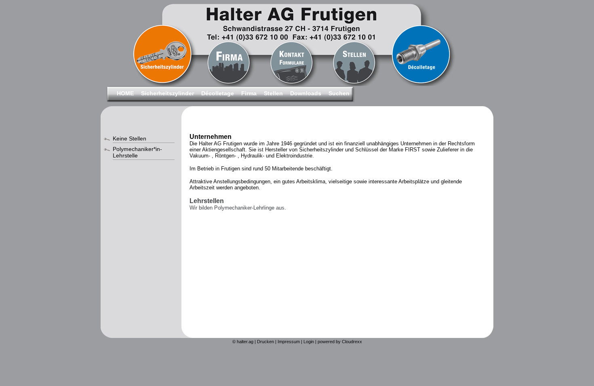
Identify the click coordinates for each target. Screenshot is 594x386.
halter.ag (245, 341)
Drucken (265, 341)
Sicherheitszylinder (167, 93)
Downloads (305, 93)
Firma (249, 93)
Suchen (339, 93)
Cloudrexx (352, 341)
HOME (125, 93)
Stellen (273, 93)
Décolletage (217, 93)
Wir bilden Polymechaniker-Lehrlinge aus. (238, 208)
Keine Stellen (129, 138)
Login (308, 341)
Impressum (289, 341)
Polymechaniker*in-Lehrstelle (137, 152)
